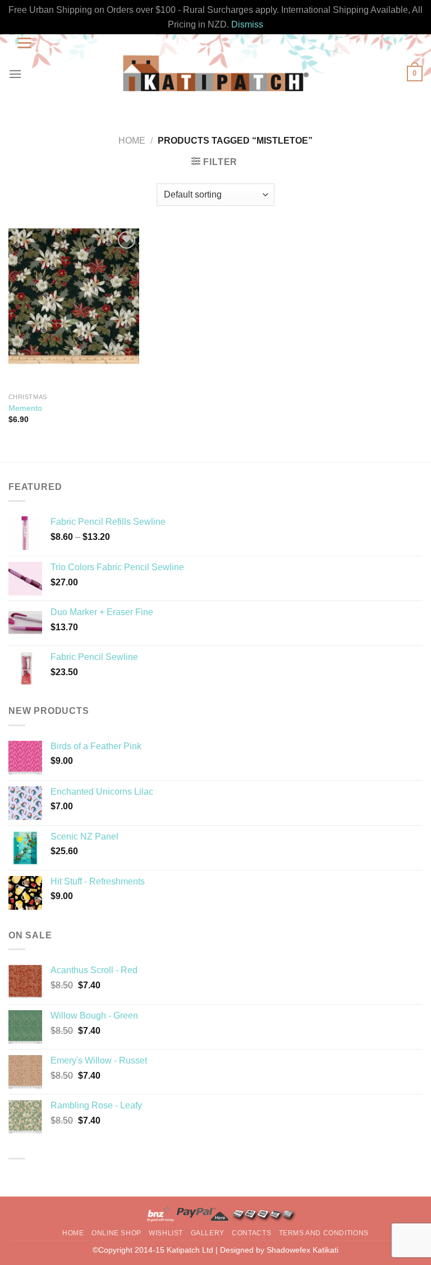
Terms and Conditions (324, 1233)
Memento (25, 408)
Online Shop (116, 1233)
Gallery (207, 1233)
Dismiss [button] (247, 24)
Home (131, 140)
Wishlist (166, 1233)
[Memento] (73, 307)
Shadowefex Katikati (302, 1249)
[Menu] (15, 74)
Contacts (251, 1233)
